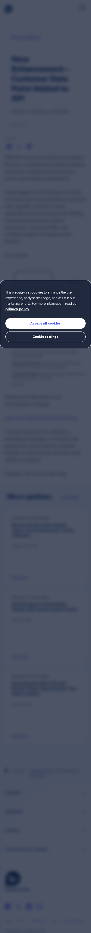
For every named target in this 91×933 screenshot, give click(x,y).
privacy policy (17, 309)
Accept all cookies (45, 323)
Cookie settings (45, 336)
